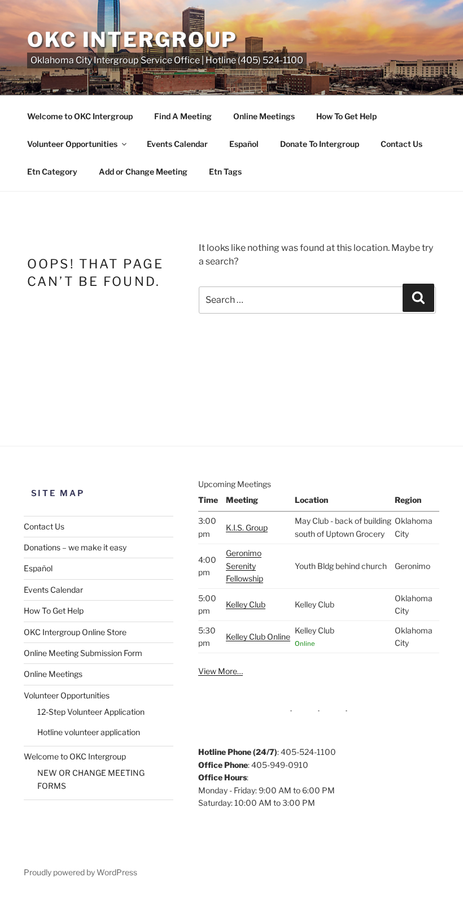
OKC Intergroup (132, 39)
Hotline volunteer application (88, 732)
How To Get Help (346, 116)
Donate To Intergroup (319, 144)
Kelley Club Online (258, 636)
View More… (220, 671)
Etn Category (52, 171)
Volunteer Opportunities (72, 144)
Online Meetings (264, 116)
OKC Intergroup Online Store (75, 632)
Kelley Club (245, 604)
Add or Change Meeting (143, 171)
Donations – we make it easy (75, 547)
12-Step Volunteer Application (91, 711)
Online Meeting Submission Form (83, 653)
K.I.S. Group (247, 527)
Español (244, 144)
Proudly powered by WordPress (80, 872)
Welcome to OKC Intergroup (80, 116)
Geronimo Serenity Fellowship (244, 565)
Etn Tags (225, 171)
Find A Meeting (183, 116)
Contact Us (401, 144)
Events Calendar (177, 144)
